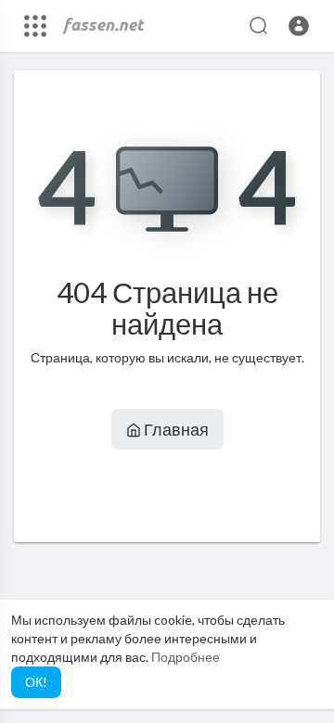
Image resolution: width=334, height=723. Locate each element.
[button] (298, 25)
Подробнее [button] (185, 657)
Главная (175, 429)
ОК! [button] (36, 682)
